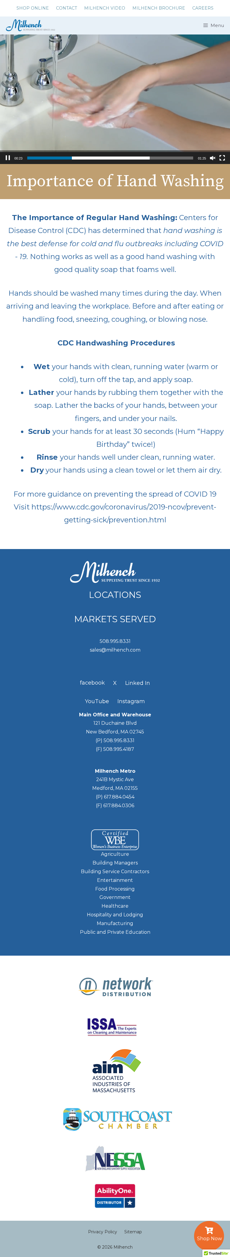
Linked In (137, 683)
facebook (92, 682)
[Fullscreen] (222, 158)
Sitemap (133, 1232)
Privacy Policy (102, 1232)
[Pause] (8, 158)
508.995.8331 (115, 641)
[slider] (110, 158)
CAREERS (203, 8)
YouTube (97, 701)
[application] (115, 99)
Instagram (131, 701)
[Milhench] (29, 25)
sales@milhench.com (115, 650)
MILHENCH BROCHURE (158, 8)
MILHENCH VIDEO (104, 8)
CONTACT (66, 8)
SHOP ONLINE (32, 8)
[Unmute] (213, 158)
